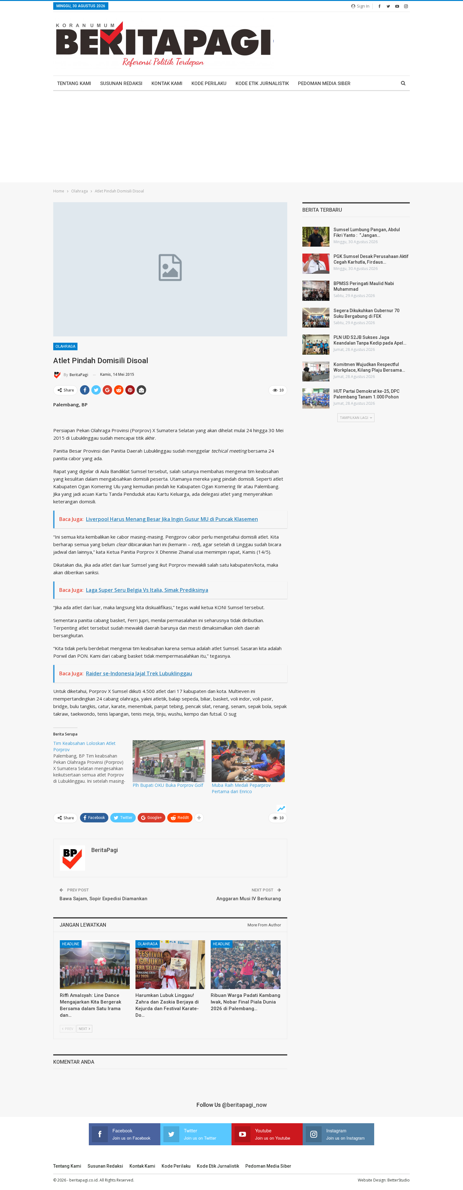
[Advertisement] (231, 138)
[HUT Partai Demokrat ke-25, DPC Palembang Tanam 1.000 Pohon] (315, 398)
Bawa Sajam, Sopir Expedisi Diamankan (103, 898)
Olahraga (65, 346)
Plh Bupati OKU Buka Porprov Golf (168, 785)
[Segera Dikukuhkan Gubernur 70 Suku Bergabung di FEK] (315, 318)
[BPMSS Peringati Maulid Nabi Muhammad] (315, 291)
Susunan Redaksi (121, 83)
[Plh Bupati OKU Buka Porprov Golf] (169, 761)
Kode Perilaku (208, 83)
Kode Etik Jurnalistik (262, 83)
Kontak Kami (166, 83)
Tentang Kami (74, 83)
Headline (70, 944)
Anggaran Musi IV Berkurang (248, 898)
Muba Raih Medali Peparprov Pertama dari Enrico (241, 788)
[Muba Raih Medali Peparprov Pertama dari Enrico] (248, 761)
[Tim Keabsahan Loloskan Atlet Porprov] (93, 762)
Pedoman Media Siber (324, 83)
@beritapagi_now (244, 1104)
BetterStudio (398, 1180)
